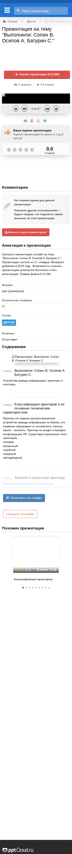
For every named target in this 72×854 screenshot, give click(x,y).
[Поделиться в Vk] (25, 121)
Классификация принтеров (33, 579)
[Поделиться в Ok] (32, 121)
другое (9, 322)
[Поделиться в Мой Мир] (38, 121)
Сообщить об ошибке (20, 514)
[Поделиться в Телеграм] (44, 121)
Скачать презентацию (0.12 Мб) (38, 74)
